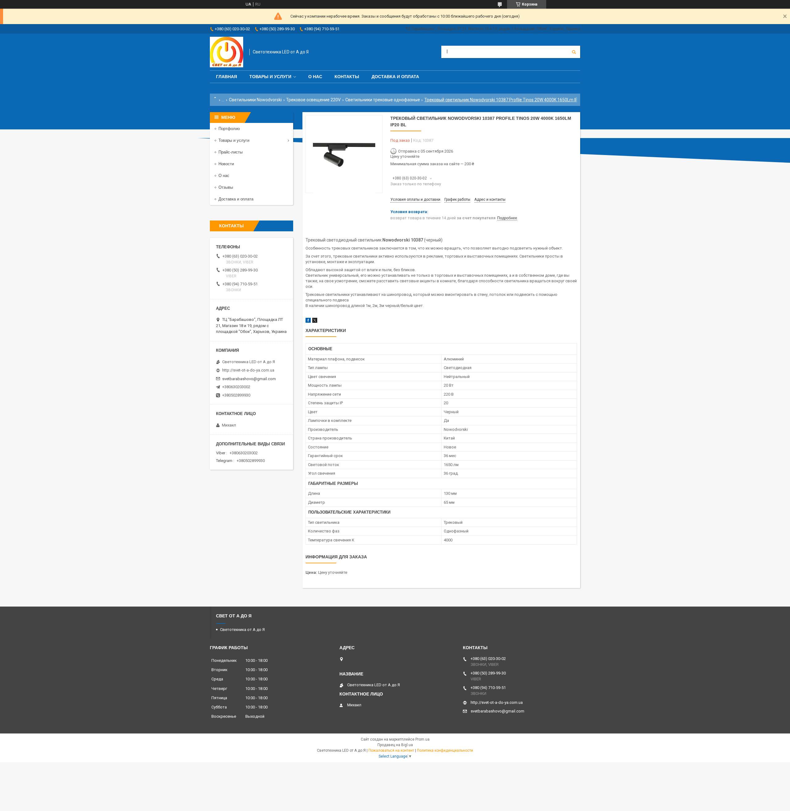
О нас (315, 76)
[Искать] (574, 52)
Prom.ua (422, 739)
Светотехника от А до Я (242, 629)
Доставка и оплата (395, 76)
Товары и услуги (270, 76)
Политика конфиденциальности (445, 750)
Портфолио (229, 128)
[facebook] (308, 321)
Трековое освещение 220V (313, 99)
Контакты (347, 76)
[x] (314, 321)
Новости (226, 164)
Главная (226, 76)
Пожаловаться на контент (391, 750)
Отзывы (225, 187)
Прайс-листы (230, 152)
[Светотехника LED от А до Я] (226, 52)
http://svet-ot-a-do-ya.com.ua (248, 370)
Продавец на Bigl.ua (395, 745)
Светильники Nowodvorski (255, 99)
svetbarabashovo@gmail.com (249, 378)
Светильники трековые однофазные (382, 99)
